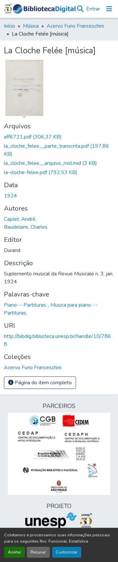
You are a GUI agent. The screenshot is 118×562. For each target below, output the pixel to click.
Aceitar (14, 552)
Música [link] (31, 26)
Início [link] (9, 26)
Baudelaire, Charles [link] (26, 227)
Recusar (38, 552)
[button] (44, 9)
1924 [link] (10, 195)
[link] (59, 137)
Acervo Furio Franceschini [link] (75, 26)
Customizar (67, 552)
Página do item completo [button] (42, 382)
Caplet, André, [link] (20, 219)
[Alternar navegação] (109, 9)
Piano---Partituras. (26, 305)
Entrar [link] (93, 9)
